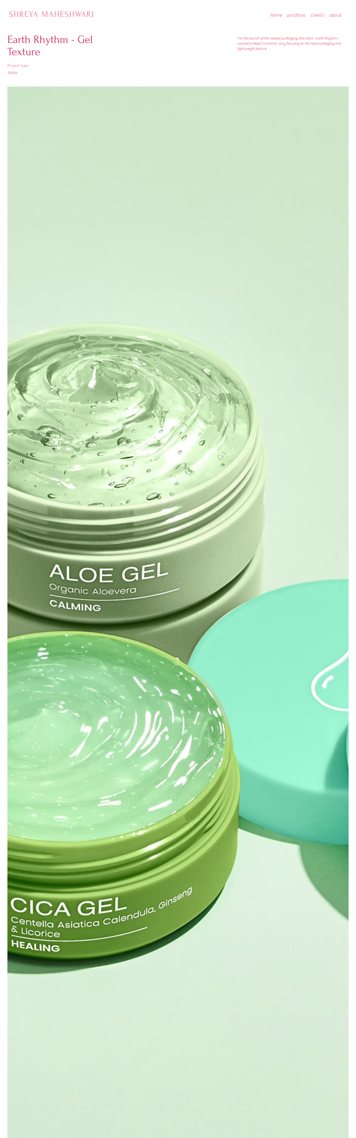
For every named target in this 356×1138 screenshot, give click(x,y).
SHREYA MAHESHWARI (53, 14)
